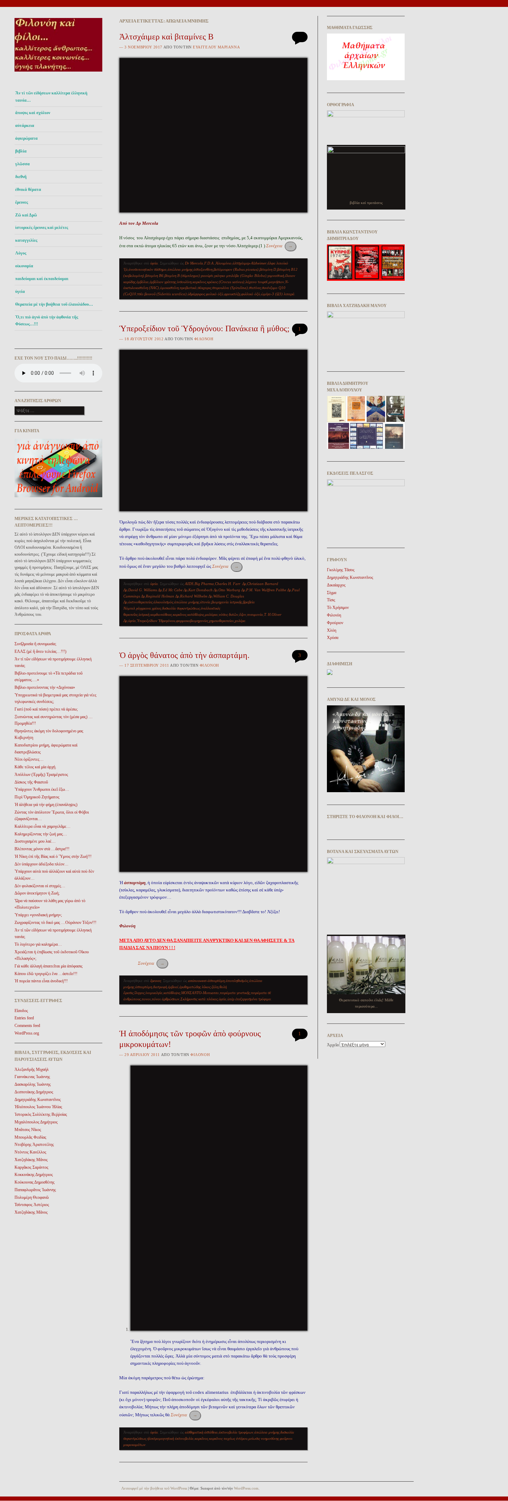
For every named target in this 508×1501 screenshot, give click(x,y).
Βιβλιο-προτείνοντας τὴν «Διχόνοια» (45, 687)
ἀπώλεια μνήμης (180, 269)
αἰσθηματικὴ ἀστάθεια (201, 1432)
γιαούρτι (207, 276)
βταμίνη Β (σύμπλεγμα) (182, 276)
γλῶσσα (22, 163)
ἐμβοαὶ (173, 987)
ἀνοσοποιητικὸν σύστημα (148, 269)
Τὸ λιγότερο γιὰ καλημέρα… (38, 944)
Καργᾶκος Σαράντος (31, 1167)
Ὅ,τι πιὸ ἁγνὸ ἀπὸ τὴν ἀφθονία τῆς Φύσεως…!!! (46, 320)
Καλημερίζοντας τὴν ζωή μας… (41, 834)
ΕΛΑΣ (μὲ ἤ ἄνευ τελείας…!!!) (40, 651)
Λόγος (20, 253)
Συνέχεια (279, 245)
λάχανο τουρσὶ (256, 282)
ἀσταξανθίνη (203, 269)
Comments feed (27, 1025)
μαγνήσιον (276, 282)
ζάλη (214, 987)
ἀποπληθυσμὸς (237, 981)
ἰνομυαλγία (153, 993)
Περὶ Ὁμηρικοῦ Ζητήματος (37, 797)
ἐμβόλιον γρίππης (163, 282)
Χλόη (331, 630)
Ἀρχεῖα (333, 1045)
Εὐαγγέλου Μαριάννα (216, 47)
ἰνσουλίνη (184, 282)
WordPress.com (246, 1488)
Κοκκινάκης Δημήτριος (34, 1174)
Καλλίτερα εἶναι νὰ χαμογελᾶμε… (42, 826)
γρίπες (156, 608)
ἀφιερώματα (26, 138)
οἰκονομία (24, 265)
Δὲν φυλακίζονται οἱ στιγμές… (40, 885)
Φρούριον (335, 622)
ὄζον (242, 614)
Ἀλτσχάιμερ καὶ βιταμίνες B (166, 36)
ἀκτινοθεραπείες (140, 602)
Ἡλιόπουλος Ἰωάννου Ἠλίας (38, 1106)
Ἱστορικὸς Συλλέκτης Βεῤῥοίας (41, 1114)
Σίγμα (331, 592)
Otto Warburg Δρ (231, 590)
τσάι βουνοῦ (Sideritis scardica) (162, 294)
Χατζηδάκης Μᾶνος (31, 1159)
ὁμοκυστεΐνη (169, 288)
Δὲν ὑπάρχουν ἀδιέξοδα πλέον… (41, 864)
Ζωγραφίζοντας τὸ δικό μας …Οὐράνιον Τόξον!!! (55, 922)
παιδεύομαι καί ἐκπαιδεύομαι (41, 278)
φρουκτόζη (232, 294)
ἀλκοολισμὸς (163, 602)
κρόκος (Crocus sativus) (225, 282)
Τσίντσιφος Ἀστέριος (32, 1204)
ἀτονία (205, 602)
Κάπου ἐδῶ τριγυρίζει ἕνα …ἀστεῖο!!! (46, 973)
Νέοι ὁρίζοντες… (29, 759)
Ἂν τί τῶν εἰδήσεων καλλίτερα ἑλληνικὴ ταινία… (51, 96)
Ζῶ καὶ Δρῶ (26, 215)
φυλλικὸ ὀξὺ (250, 294)
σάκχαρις (204, 288)
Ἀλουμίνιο (224, 263)
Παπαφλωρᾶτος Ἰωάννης (35, 1189)
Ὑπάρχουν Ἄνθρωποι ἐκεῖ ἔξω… (42, 789)
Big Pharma (204, 584)
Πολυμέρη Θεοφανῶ (32, 1197)
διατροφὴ (160, 987)
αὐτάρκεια (24, 125)
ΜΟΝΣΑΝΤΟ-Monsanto (200, 993)
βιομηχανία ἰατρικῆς (226, 602)
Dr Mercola (194, 263)
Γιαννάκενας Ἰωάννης (32, 1076)
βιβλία (21, 151)
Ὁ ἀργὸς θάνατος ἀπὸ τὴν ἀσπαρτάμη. (184, 655)
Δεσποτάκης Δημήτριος (34, 1092)
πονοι (146, 999)
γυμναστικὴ (275, 276)
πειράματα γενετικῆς (235, 993)
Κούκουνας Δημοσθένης (35, 1182)
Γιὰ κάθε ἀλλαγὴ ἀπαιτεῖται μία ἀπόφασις (49, 966)
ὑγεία (20, 291)
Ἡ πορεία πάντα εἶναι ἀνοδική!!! (41, 981)
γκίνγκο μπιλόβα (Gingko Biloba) (240, 276)
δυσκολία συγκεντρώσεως (181, 608)
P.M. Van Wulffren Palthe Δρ (268, 590)
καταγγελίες (26, 240)
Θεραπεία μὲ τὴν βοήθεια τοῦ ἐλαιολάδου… (54, 304)
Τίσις (331, 599)
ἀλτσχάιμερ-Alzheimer (249, 263)
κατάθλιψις (195, 614)
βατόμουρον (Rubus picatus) (236, 269)
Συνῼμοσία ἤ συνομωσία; (35, 643)
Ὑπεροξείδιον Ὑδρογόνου (156, 621)
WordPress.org (27, 1033)
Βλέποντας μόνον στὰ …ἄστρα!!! (42, 848)
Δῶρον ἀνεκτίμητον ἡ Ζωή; (37, 893)
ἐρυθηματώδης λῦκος (194, 987)
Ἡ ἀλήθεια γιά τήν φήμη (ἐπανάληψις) (46, 804)
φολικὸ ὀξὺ (214, 294)
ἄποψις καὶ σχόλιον (32, 112)
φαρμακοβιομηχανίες (192, 621)
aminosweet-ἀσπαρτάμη (206, 981)
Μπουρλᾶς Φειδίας (30, 1137)
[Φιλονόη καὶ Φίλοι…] (58, 73)
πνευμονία (255, 614)
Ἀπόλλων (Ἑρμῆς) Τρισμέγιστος (41, 774)
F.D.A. (209, 263)
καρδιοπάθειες (161, 614)
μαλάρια (211, 614)
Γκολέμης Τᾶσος (341, 569)
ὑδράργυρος (196, 294)
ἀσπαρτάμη (143, 987)
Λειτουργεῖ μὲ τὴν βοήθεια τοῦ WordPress (154, 1488)
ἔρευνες (21, 202)
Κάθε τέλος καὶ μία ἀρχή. (35, 767)
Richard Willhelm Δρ (196, 596)
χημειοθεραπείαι (221, 621)
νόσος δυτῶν (228, 614)
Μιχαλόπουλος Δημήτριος (36, 1122)
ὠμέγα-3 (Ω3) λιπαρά (277, 294)
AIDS (189, 584)
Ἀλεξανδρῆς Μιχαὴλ (32, 1069)
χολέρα (240, 621)
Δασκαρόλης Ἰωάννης (33, 1084)
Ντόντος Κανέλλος (30, 1152)
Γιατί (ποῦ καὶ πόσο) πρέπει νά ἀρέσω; (46, 709)
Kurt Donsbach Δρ (202, 590)
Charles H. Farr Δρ (230, 584)
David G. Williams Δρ (145, 590)
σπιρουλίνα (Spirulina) (230, 288)
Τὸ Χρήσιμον (338, 607)
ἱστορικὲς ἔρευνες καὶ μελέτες (41, 227)
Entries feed (24, 1018)
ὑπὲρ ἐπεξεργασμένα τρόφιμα (249, 999)
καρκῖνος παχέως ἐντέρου (228, 1438)
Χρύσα (332, 637)
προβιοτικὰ (188, 288)
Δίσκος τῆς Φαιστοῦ (31, 782)
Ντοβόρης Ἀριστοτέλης (34, 1144)
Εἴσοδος (21, 1010)
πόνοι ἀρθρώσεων (165, 999)
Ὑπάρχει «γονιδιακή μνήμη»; (38, 914)
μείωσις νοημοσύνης (263, 1438)
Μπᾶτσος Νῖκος (28, 1129)
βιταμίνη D (268, 269)
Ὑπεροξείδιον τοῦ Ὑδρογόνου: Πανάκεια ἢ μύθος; (204, 328)
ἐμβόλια (143, 282)
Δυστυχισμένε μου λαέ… (35, 841)
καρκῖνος (199, 282)
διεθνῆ (21, 176)
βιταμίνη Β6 (154, 276)
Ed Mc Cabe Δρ (175, 590)
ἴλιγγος (139, 993)
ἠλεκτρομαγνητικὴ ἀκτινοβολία (170, 1438)
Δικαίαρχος (336, 585)
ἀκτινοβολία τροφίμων (236, 1432)
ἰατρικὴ (144, 614)
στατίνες (255, 288)
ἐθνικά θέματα (28, 189)
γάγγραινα (143, 608)
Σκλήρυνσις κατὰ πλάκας (199, 999)
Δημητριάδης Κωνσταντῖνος (38, 1099)
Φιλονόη (204, 339)
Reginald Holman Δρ (162, 596)
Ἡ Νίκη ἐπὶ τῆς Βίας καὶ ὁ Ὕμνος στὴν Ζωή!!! (53, 856)
